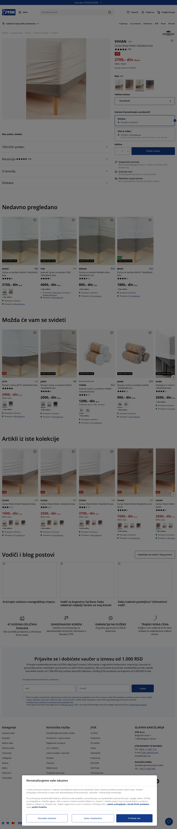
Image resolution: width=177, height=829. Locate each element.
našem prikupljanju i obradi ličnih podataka (128, 804)
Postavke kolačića (47, 818)
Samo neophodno (93, 818)
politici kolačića (39, 807)
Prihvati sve (134, 818)
